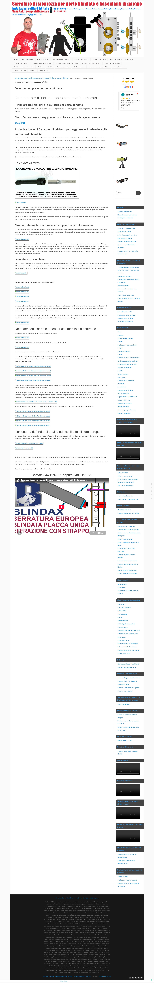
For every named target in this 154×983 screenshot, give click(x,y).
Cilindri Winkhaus (123, 640)
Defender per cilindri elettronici (127, 647)
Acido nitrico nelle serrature (126, 228)
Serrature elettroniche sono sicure (128, 650)
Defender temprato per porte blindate (38, 88)
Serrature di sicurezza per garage (128, 529)
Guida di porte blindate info (126, 624)
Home (16, 59)
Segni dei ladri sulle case (125, 485)
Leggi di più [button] (123, 108)
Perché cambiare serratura (126, 526)
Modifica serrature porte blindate (24, 67)
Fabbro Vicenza (123, 877)
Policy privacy (43, 70)
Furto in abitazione (42, 59)
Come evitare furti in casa (126, 295)
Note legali (121, 604)
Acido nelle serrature (124, 232)
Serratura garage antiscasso (61, 59)
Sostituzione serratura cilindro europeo (121, 59)
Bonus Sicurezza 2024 (125, 312)
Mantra (101, 976)
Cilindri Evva (122, 587)
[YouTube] (151, 495)
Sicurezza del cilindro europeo (91, 63)
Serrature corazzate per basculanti (129, 630)
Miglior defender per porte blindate (128, 664)
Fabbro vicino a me (20, 70)
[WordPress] (151, 484)
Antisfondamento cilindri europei (128, 634)
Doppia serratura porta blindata (42, 63)
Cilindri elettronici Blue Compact (128, 643)
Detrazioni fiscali (123, 620)
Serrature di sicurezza (81, 59)
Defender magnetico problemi (127, 241)
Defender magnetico (63, 67)
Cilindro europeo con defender (127, 573)
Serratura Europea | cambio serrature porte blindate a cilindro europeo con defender (41, 78)
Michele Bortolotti (27, 59)
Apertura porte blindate (125, 238)
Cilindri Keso (122, 637)
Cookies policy (122, 614)
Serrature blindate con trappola (127, 561)
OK (137, 193)
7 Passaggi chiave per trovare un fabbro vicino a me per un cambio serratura (128, 270)
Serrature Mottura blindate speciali (128, 688)
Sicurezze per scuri (124, 653)
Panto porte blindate (124, 704)
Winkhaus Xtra (122, 584)
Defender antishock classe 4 (127, 667)
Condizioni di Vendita (124, 607)
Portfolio (40, 67)
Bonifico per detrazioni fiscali (127, 315)
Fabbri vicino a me (123, 285)
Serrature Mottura (123, 684)
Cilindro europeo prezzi (125, 476)
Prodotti (50, 67)
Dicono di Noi (122, 387)
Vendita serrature (79, 67)
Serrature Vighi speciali (125, 691)
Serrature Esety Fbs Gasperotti (127, 681)
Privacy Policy (63, 981)
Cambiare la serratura (124, 276)
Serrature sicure (123, 627)
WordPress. (107, 976)
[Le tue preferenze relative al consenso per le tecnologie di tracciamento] (151, 980)
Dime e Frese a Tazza (125, 740)
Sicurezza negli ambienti (112, 63)
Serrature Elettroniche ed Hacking (128, 513)
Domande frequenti (119, 67)
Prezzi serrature (123, 473)
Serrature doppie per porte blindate (129, 678)
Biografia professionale (125, 211)
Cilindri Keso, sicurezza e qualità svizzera (86, 898)
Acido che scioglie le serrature (127, 235)
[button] (140, 101)
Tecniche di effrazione (99, 59)
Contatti (32, 70)
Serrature (121, 335)
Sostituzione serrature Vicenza (127, 880)
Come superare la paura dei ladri (128, 499)
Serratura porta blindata (21, 63)
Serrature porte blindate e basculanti (67, 63)
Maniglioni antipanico (124, 510)
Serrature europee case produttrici (98, 67)
